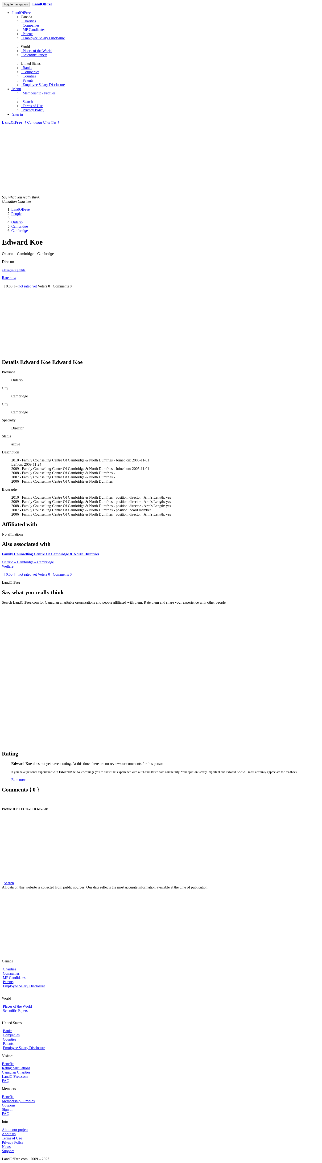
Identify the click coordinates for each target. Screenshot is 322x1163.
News (6, 1147)
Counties (28, 76)
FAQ (5, 1081)
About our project (15, 1130)
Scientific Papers (34, 55)
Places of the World (36, 51)
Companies (30, 25)
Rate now (9, 278)
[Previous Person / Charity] (3, 800)
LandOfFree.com (15, 1076)
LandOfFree (21, 13)
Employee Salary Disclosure (43, 38)
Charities (28, 21)
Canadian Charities (16, 1072)
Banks (26, 68)
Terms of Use (32, 106)
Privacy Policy (32, 110)
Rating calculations (16, 1068)
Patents (27, 34)
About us (9, 1134)
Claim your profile (13, 270)
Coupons (8, 1105)
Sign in (17, 114)
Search (27, 102)
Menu (16, 89)
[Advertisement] (161, 160)
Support (8, 1151)
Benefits (8, 1064)
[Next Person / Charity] (7, 800)
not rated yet (28, 286)
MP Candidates (33, 30)
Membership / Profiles (38, 93)
